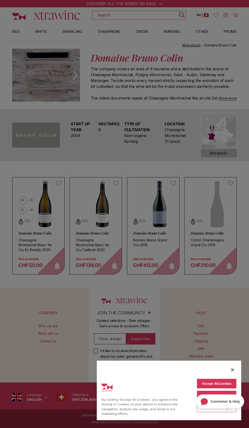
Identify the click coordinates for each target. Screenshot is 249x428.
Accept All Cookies (216, 383)
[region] (169, 390)
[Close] (232, 369)
